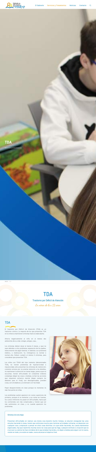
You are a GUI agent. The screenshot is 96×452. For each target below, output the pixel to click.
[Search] (89, 5)
